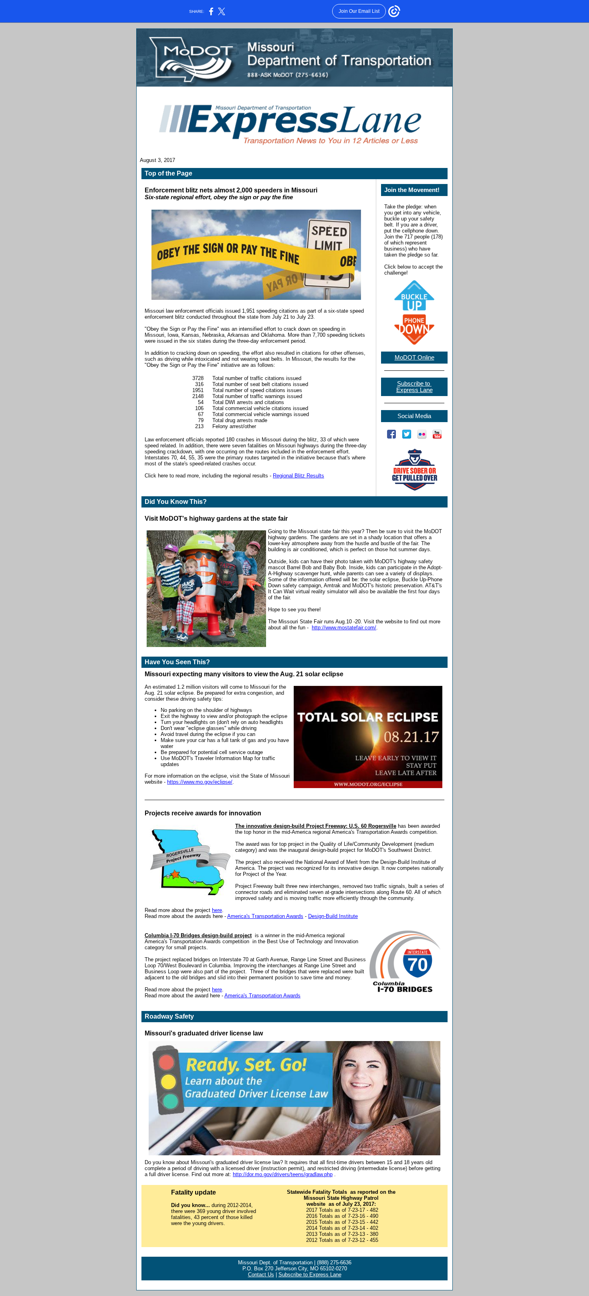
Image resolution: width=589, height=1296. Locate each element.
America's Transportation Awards (265, 916)
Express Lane (414, 390)
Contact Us (261, 1275)
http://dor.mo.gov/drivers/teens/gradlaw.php (283, 1174)
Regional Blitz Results (298, 476)
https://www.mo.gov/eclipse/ (199, 782)
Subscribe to (414, 383)
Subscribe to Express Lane (309, 1275)
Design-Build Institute (333, 916)
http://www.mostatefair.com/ (344, 628)
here (217, 910)
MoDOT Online (414, 357)
